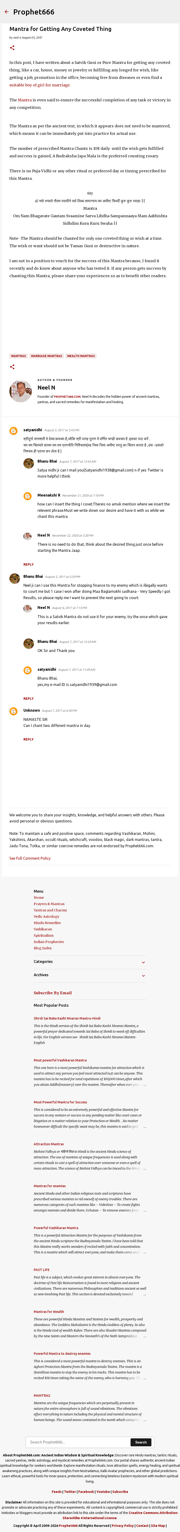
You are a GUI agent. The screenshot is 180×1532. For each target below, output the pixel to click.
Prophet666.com (67, 396)
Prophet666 (33, 11)
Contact (142, 1526)
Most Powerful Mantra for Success (60, 1102)
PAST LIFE (41, 1270)
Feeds (57, 1492)
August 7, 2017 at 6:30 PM (59, 710)
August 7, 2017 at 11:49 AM (76, 669)
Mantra (25, 100)
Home (39, 897)
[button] (12, 48)
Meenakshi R (49, 495)
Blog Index (43, 948)
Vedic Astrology (46, 916)
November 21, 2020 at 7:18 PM (82, 495)
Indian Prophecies (49, 942)
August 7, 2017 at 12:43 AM (77, 641)
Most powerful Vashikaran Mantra (60, 1060)
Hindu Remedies (47, 923)
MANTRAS (18, 355)
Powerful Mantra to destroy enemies (62, 1353)
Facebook (86, 1492)
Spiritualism (43, 935)
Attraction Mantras (49, 1144)
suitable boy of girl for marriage (39, 85)
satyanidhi (32, 430)
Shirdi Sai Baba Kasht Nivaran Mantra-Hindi (67, 1018)
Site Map (158, 1526)
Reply (28, 564)
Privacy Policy (123, 1526)
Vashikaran (43, 929)
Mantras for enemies (50, 1186)
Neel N (44, 535)
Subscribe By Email (53, 993)
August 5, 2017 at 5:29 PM (62, 576)
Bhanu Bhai (47, 461)
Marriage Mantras (46, 355)
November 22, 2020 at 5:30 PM (72, 535)
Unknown (31, 710)
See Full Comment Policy (30, 858)
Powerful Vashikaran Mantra (56, 1228)
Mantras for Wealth (49, 1312)
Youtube (103, 1492)
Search (141, 1442)
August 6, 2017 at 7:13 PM (69, 607)
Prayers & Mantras (49, 904)
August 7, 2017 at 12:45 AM (77, 461)
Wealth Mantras (81, 355)
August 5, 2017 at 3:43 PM (61, 430)
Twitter (70, 1492)
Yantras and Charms (50, 910)
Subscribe (120, 1492)
